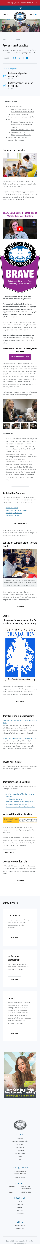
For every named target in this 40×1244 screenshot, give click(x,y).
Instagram (20, 1213)
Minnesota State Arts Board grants (17, 804)
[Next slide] (35, 410)
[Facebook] (23, 58)
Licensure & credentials (16, 140)
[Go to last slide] (4, 410)
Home (5, 40)
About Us (20, 1138)
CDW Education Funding (14, 799)
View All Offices (20, 1177)
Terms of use (20, 1228)
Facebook (20, 1204)
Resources (15, 40)
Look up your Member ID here (19, 3)
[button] (6, 426)
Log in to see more (20, 523)
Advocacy (20, 1144)
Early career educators (15, 106)
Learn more (20, 607)
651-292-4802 (26, 1192)
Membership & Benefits (20, 1141)
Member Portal (20, 1153)
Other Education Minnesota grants (22, 130)
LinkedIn (20, 1207)
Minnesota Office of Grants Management (19, 802)
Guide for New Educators (19, 114)
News (20, 1156)
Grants (10, 119)
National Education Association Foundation (20, 807)
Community (20, 1150)
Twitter (20, 1201)
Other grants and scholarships (21, 135)
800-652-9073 (26, 1188)
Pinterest (20, 1210)
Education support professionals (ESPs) (21, 117)
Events (20, 1159)
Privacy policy (20, 1225)
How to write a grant (18, 132)
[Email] (14, 58)
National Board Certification (17, 137)
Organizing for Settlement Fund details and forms (19, 738)
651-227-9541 (25, 1186)
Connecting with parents (14, 513)
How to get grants (12, 508)
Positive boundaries (12, 515)
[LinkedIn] (27, 58)
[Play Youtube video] (20, 229)
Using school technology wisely (16, 510)
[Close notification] (36, 3)
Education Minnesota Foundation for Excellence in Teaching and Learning (22, 124)
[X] (19, 58)
